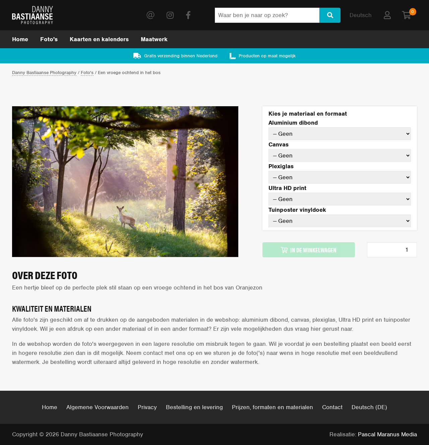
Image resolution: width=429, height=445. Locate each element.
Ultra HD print (287, 188)
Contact (332, 407)
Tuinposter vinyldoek (297, 209)
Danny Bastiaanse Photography (44, 72)
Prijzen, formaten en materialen (272, 407)
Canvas (278, 144)
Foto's (49, 39)
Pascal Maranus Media (387, 434)
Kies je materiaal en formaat (307, 113)
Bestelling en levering (194, 407)
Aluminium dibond (293, 122)
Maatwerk (154, 39)
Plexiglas (281, 166)
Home (20, 39)
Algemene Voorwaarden (97, 407)
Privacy (147, 407)
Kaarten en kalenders (99, 39)
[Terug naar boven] (405, 420)
